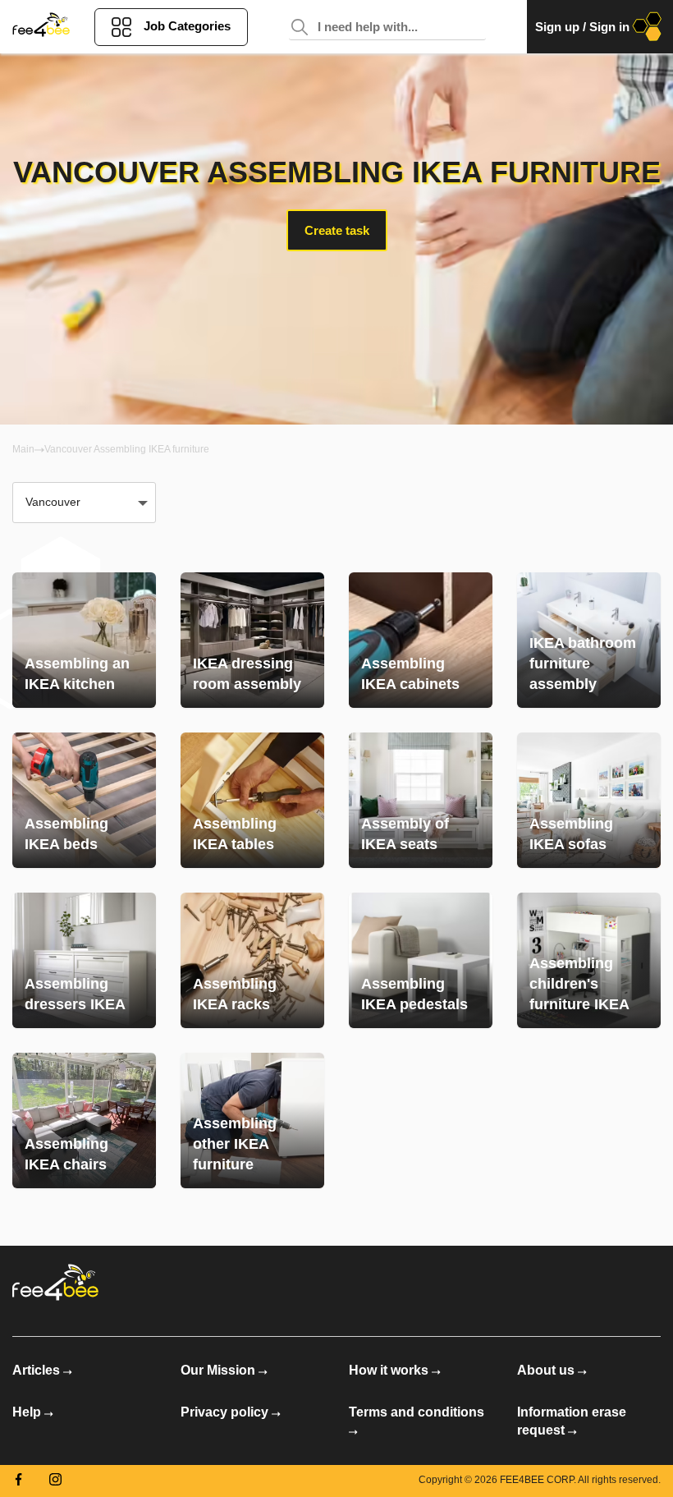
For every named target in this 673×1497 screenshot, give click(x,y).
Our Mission (218, 1370)
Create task (336, 230)
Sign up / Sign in (582, 27)
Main (23, 449)
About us (546, 1370)
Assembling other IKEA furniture (235, 1144)
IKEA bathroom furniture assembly (582, 663)
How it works (388, 1370)
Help (26, 1412)
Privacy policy (224, 1412)
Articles (36, 1370)
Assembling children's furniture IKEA (579, 984)
